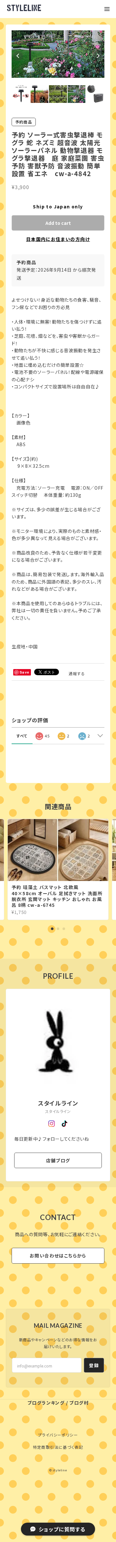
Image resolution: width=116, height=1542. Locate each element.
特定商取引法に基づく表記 (58, 1493)
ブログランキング (45, 1448)
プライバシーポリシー (58, 1480)
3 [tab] (64, 974)
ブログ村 (79, 1448)
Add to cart (58, 268)
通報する (77, 719)
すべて (22, 781)
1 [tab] (52, 974)
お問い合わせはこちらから (58, 1301)
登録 (94, 1411)
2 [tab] (58, 974)
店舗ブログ (58, 1206)
